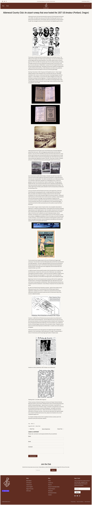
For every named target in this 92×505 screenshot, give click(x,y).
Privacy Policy (73, 501)
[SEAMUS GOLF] (46, 5)
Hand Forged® (29, 486)
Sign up (53, 470)
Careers (50, 494)
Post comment (33, 456)
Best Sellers (28, 480)
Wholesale (50, 490)
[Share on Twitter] (34, 423)
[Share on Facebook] (32, 423)
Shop (3, 5)
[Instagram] (6, 1)
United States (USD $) (85, 1)
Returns (50, 484)
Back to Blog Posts (46, 429)
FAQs (49, 480)
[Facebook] (2, 1)
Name (29, 436)
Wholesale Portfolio (52, 492)
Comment (30, 446)
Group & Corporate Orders (53, 486)
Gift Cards (28, 490)
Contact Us (50, 482)
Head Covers (29, 484)
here (36, 416)
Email (29, 441)
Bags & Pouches (29, 488)
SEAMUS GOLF (7, 501)
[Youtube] (4, 1)
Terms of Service (87, 501)
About (7, 5)
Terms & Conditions (80, 501)
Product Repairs (51, 488)
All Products (28, 482)
